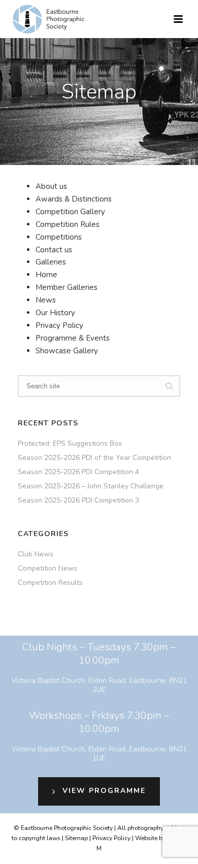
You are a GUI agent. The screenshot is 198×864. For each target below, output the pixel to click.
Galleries (51, 262)
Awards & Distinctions (74, 199)
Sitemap (76, 838)
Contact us (54, 250)
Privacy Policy (59, 325)
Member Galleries (66, 287)
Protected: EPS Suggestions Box (70, 443)
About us (51, 186)
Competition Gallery (70, 212)
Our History (55, 313)
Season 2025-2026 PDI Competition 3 (78, 500)
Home (46, 275)
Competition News (47, 568)
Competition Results (50, 582)
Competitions (59, 237)
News (46, 300)
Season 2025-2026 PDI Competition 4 (78, 472)
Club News (35, 554)
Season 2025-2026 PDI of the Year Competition (94, 457)
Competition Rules (68, 224)
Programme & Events (73, 338)
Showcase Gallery (67, 351)
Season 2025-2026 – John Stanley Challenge (90, 486)
